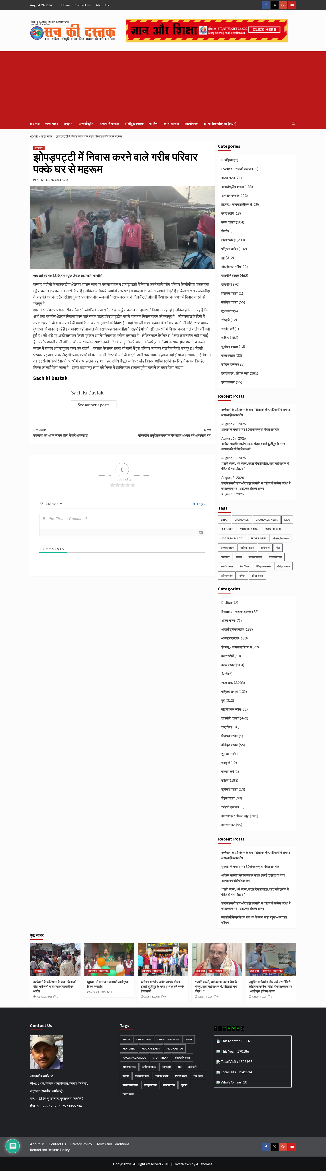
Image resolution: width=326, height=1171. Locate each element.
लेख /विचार (244, 566)
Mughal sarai (249, 529)
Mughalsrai (273, 529)
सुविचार (242, 575)
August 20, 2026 (44, 996)
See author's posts (94, 404)
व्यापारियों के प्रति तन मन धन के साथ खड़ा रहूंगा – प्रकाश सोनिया (254, 919)
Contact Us (83, 5)
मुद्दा (223, 258)
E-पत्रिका (227, 160)
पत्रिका (239, 557)
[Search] (293, 123)
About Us (102, 5)
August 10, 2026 (152, 996)
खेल (278, 547)
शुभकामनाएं (228, 311)
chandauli (242, 519)
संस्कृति (225, 320)
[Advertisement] (163, 85)
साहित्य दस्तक (227, 575)
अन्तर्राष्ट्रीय (86, 123)
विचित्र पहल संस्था (263, 566)
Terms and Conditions (112, 1144)
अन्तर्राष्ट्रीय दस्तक (232, 187)
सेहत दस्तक (228, 355)
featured (227, 529)
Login (200, 504)
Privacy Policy (81, 1144)
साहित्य (153, 123)
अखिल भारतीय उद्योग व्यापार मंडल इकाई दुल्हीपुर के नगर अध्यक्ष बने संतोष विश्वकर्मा (253, 446)
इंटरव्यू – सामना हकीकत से (236, 204)
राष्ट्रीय (68, 123)
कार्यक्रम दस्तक (247, 547)
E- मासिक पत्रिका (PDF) (220, 123)
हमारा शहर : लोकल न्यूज (235, 373)
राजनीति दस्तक (109, 123)
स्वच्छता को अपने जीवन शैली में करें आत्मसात (60, 433)
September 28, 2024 (49, 180)
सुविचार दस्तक (229, 347)
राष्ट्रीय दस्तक (227, 566)
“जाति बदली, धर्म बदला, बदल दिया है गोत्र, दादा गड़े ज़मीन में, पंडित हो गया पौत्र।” (255, 466)
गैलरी (224, 231)
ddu (287, 519)
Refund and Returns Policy (50, 1149)
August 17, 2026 (98, 992)
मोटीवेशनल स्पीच (231, 267)
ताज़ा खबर (51, 123)
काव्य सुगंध (265, 547)
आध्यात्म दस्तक (230, 195)
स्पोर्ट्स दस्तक (229, 364)
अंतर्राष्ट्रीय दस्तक (281, 538)
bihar (224, 519)
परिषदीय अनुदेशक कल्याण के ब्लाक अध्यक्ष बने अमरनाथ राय (174, 433)
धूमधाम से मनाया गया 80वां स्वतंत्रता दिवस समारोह (250, 429)
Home (65, 5)
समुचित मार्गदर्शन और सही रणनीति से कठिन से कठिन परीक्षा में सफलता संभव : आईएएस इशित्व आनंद (256, 485)
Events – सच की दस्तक (236, 169)
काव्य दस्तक (171, 123)
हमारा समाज (228, 382)
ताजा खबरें (225, 557)
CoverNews (182, 1164)
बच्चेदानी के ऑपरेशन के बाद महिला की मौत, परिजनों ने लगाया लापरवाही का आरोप (255, 412)
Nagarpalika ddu (232, 538)
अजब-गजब (228, 178)
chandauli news (267, 519)
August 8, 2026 (205, 996)
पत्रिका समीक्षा (229, 249)
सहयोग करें (191, 123)
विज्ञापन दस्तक (229, 293)
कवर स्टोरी (227, 213)
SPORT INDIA (259, 538)
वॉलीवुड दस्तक (134, 123)
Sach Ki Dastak (87, 392)
